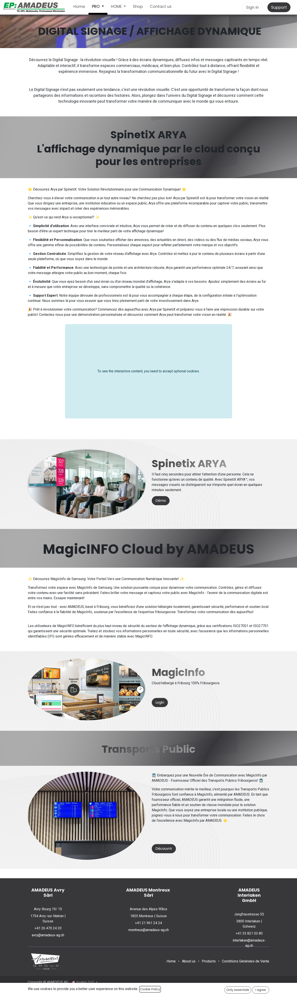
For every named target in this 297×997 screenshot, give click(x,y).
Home (171, 961)
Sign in (252, 7)
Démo (160, 500)
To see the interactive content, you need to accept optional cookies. (148, 371)
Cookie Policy (150, 989)
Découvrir (163, 848)
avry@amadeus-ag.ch (48, 935)
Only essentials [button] (237, 990)
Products (209, 961)
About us (188, 961)
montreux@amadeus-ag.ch (148, 930)
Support (279, 7)
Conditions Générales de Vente (245, 961)
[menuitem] (79, 7)
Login (159, 702)
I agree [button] (260, 990)
